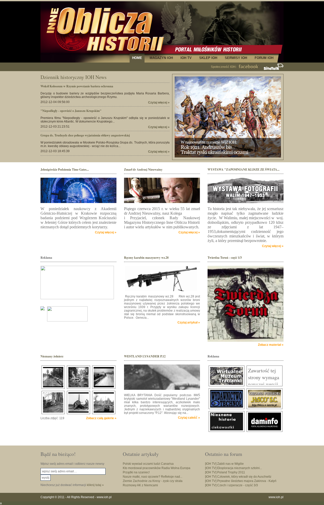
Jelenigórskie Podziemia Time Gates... (64, 169)
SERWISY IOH (236, 58)
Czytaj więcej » (159, 102)
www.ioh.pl (104, 497)
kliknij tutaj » (95, 485)
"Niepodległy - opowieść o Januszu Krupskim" (71, 111)
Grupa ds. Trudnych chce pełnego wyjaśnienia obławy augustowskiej (85, 135)
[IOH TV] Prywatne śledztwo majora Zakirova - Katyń (240, 481)
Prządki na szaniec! (136, 472)
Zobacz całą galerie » (101, 418)
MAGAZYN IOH (161, 58)
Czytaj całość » (189, 417)
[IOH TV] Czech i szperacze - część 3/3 (231, 485)
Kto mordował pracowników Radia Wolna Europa (156, 468)
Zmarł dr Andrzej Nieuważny (143, 169)
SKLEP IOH (208, 58)
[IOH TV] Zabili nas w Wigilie (224, 464)
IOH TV (186, 58)
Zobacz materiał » (271, 345)
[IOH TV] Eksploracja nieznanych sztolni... (233, 468)
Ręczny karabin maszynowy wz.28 (146, 257)
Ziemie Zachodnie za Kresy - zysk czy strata (153, 481)
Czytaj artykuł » (188, 322)
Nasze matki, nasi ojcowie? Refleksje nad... (152, 476)
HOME (137, 58)
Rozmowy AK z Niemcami (140, 485)
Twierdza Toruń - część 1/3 (225, 257)
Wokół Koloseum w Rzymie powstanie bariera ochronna (76, 86)
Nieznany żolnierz (51, 356)
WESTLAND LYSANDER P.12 (145, 356)
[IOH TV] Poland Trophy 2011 (225, 472)
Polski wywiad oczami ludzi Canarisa (148, 464)
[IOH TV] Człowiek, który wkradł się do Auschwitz (238, 476)
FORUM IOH (264, 58)
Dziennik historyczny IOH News (73, 77)
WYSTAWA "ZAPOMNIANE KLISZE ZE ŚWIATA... (243, 169)
